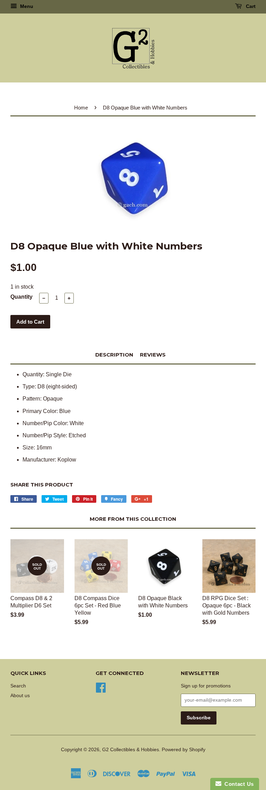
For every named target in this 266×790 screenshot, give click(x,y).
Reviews (153, 354)
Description (114, 354)
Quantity (21, 297)
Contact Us (237, 784)
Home (81, 108)
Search (18, 685)
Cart (250, 6)
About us (20, 695)
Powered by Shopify (183, 749)
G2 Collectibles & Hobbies (130, 749)
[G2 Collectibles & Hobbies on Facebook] (101, 687)
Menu (26, 6)
